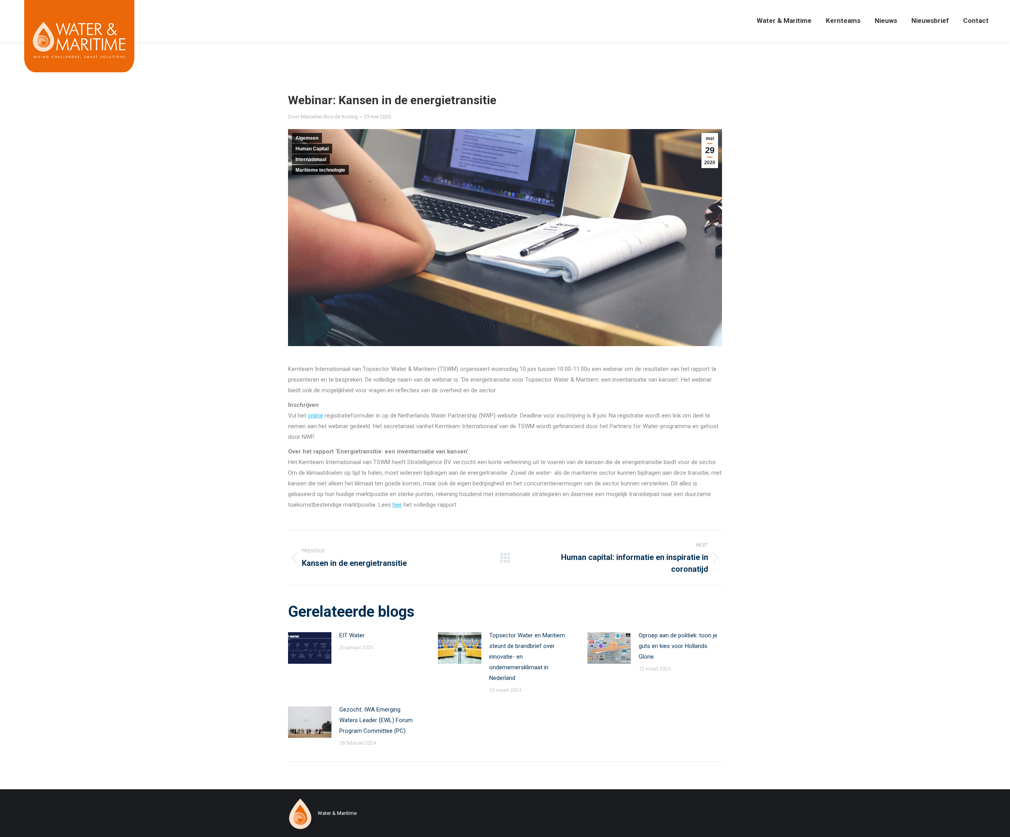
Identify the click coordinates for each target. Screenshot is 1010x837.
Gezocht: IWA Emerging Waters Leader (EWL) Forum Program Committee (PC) (376, 720)
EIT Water (352, 635)
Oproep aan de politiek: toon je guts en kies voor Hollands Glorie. (678, 646)
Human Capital (312, 149)
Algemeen (307, 138)
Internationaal (311, 159)
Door (323, 117)
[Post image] (309, 648)
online (315, 415)
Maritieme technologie (320, 170)
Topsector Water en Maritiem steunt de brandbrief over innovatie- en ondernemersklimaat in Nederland (527, 657)
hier (397, 504)
